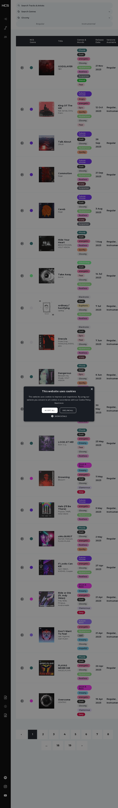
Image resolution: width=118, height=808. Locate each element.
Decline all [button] (68, 410)
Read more (59, 403)
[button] (59, 404)
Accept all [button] (50, 410)
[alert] (59, 404)
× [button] (91, 389)
